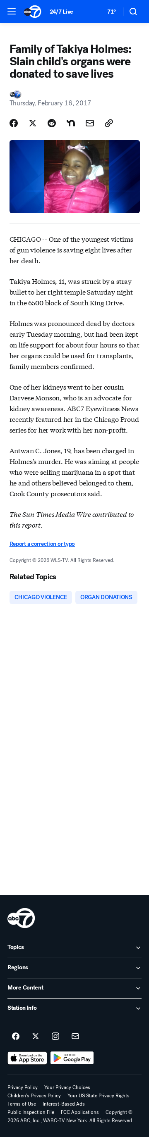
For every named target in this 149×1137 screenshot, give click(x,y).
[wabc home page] (21, 918)
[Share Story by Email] (90, 123)
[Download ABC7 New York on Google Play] (72, 1058)
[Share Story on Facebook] (14, 123)
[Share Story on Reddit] (52, 123)
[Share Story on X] (33, 123)
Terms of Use (21, 1103)
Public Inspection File (30, 1112)
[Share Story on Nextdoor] (71, 123)
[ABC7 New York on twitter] (35, 1036)
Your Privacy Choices (67, 1087)
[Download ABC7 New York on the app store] (27, 1058)
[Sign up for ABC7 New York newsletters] (75, 1036)
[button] (11, 11)
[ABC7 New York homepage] (32, 11)
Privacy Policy (22, 1087)
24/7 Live (61, 12)
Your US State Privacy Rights (98, 1095)
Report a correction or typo (42, 544)
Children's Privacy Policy (34, 1095)
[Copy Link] (109, 123)
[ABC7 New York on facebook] (15, 1036)
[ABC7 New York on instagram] (55, 1036)
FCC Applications (80, 1112)
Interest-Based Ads (64, 1103)
